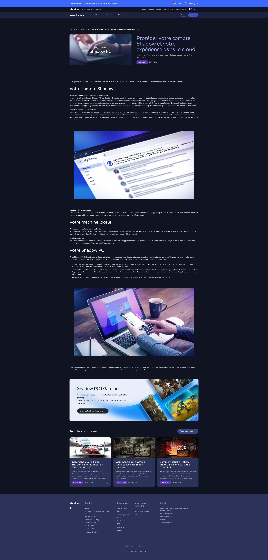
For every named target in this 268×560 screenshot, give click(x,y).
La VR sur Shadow (91, 529)
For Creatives (96, 9)
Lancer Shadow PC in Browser (151, 9)
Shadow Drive (169, 9)
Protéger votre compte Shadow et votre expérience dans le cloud (115, 29)
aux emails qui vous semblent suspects (107, 112)
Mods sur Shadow (91, 532)
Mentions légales (166, 513)
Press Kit (120, 518)
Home (87, 508)
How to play (85, 29)
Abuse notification (166, 523)
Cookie (162, 520)
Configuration (122, 521)
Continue (190, 3)
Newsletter (121, 527)
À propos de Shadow (142, 511)
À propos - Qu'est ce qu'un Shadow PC (97, 512)
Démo (183, 15)
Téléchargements (123, 515)
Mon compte (179, 9)
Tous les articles (186, 431)
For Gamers (85, 9)
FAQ (118, 524)
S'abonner (193, 15)
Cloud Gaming (77, 15)
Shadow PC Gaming (92, 520)
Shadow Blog (74, 29)
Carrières (138, 514)
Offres (90, 15)
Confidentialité (165, 516)
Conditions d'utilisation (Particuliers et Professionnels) (174, 509)
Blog (118, 512)
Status (119, 530)
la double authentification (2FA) (137, 100)
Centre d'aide (122, 508)
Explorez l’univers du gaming (91, 411)
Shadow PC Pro (90, 523)
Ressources (128, 15)
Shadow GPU (89, 526)
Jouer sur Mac (115, 15)
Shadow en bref (101, 15)
